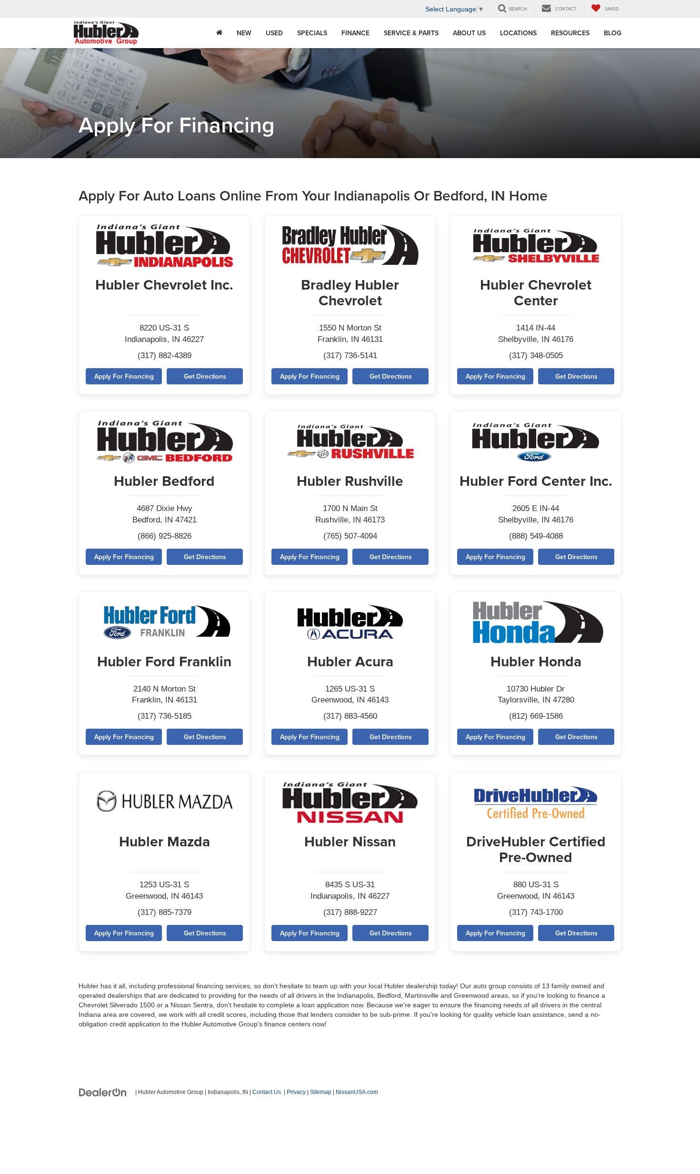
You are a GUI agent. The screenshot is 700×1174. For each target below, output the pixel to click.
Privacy (296, 1092)
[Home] (219, 33)
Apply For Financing (124, 376)
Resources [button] (570, 33)
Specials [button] (312, 33)
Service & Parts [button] (411, 33)
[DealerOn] (103, 1091)
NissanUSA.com (357, 1092)
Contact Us (266, 1092)
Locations (518, 33)
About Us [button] (469, 33)
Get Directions (205, 376)
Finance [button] (355, 33)
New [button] (244, 33)
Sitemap (320, 1092)
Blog (612, 33)
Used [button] (274, 33)
